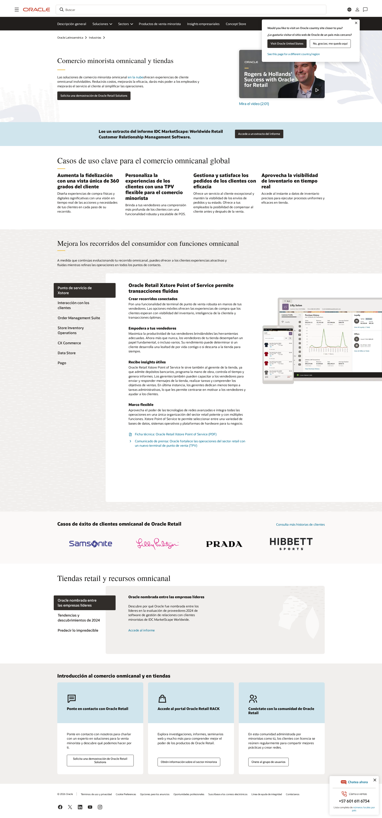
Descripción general (71, 24)
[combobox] (191, 9)
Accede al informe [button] (141, 630)
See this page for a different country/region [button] (293, 54)
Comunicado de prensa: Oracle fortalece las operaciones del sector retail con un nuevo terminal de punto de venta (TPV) (190, 443)
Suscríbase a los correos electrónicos (228, 794)
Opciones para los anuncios (155, 794)
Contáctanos (292, 794)
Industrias (95, 37)
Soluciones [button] (100, 24)
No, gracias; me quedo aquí (330, 43)
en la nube (135, 77)
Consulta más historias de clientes (300, 524)
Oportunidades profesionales (188, 794)
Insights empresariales (203, 24)
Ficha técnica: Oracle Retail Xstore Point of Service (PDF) (175, 434)
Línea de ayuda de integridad (266, 794)
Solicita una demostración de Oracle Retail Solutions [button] (93, 95)
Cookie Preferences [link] (126, 794)
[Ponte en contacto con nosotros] (365, 9)
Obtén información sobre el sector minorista (189, 762)
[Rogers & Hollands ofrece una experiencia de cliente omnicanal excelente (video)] (282, 74)
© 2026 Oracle (65, 794)
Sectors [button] (123, 24)
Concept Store (236, 24)
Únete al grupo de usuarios (268, 762)
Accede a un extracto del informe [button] (259, 134)
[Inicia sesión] (357, 9)
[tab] (85, 290)
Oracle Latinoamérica (70, 37)
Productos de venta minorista (160, 24)
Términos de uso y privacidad (96, 794)
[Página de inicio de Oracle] (36, 9)
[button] (16, 9)
